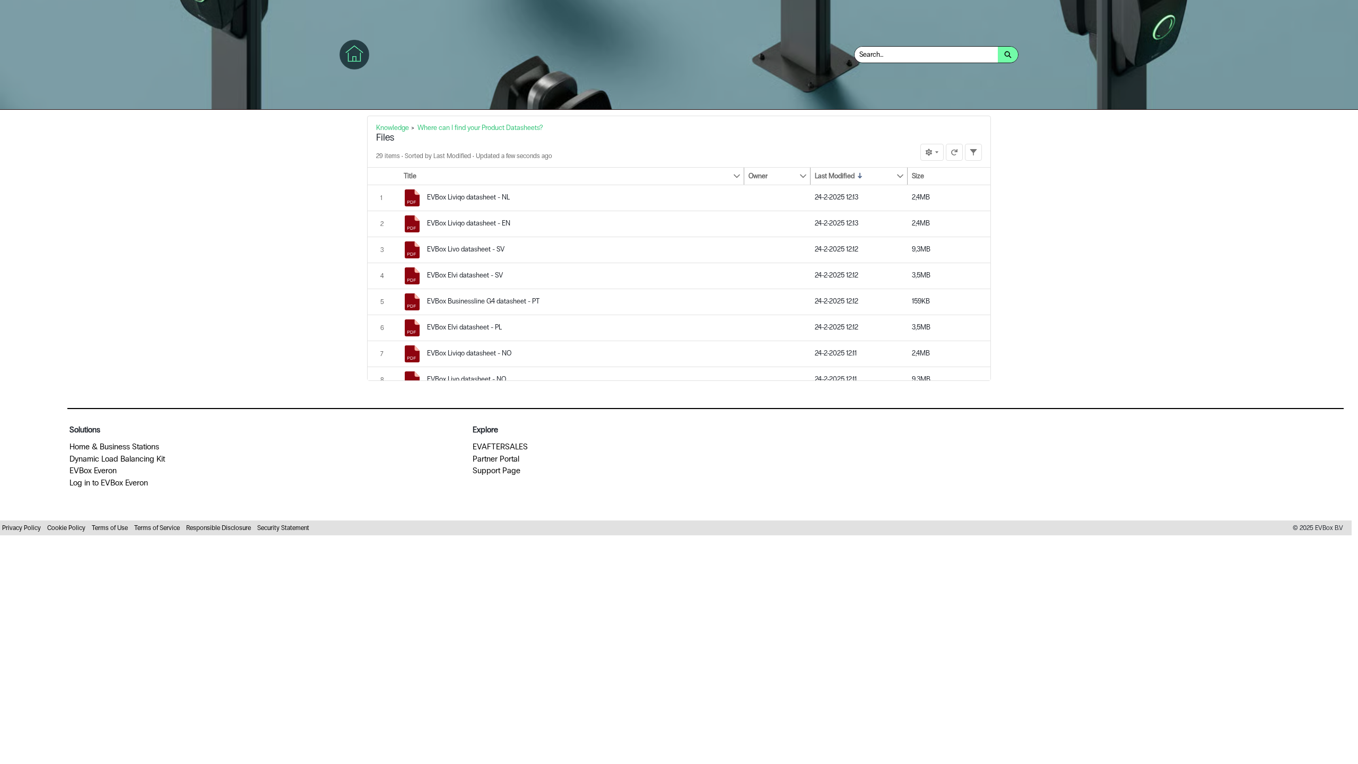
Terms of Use (110, 528)
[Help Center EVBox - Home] (354, 55)
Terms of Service (157, 528)
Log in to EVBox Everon (108, 483)
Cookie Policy (66, 528)
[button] (566, 176)
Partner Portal (496, 459)
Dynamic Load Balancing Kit (117, 459)
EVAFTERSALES (500, 447)
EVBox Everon (93, 470)
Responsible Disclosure (218, 528)
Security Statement (283, 528)
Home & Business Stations (114, 447)
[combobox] (926, 55)
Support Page (496, 470)
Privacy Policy (21, 528)
